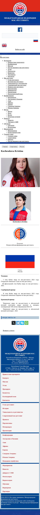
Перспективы (12, 88)
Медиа (6, 110)
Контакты (11, 76)
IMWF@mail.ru (24, 363)
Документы (11, 74)
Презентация (12, 92)
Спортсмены (12, 138)
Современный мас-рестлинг (17, 85)
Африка (10, 103)
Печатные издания (14, 117)
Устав (9, 69)
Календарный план (14, 132)
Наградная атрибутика (15, 94)
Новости (7, 118)
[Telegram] (18, 323)
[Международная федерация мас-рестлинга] (20, 16)
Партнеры (6, 491)
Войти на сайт (20, 49)
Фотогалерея (7, 476)
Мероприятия (8, 129)
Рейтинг (10, 139)
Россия (22, 146)
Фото (9, 113)
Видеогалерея (7, 480)
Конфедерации (9, 95)
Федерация (7, 60)
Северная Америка (14, 106)
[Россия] (20, 267)
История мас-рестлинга (15, 81)
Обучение (7, 124)
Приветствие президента (16, 62)
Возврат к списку (8, 330)
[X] (14, 323)
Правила (6, 419)
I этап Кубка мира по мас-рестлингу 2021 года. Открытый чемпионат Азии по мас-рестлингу (20, 280)
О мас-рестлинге (13, 80)
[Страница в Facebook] (20, 31)
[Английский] (4, 47)
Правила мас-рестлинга (15, 87)
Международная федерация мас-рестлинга (20, 354)
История (6, 408)
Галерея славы (8, 134)
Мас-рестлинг (4, 57)
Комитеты (11, 73)
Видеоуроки (12, 127)
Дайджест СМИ (13, 122)
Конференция (12, 64)
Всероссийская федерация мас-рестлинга (20, 245)
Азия (9, 101)
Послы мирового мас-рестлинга (18, 67)
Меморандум (12, 90)
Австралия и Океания (15, 99)
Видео (10, 115)
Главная (5, 146)
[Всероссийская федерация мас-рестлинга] (20, 241)
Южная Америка (13, 108)
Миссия (10, 66)
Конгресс (6, 378)
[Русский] (35, 42)
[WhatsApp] (26, 323)
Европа (10, 104)
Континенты (12, 97)
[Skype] (22, 323)
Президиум (11, 71)
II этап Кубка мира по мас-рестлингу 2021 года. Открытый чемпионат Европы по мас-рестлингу (20, 294)
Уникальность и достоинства (17, 83)
